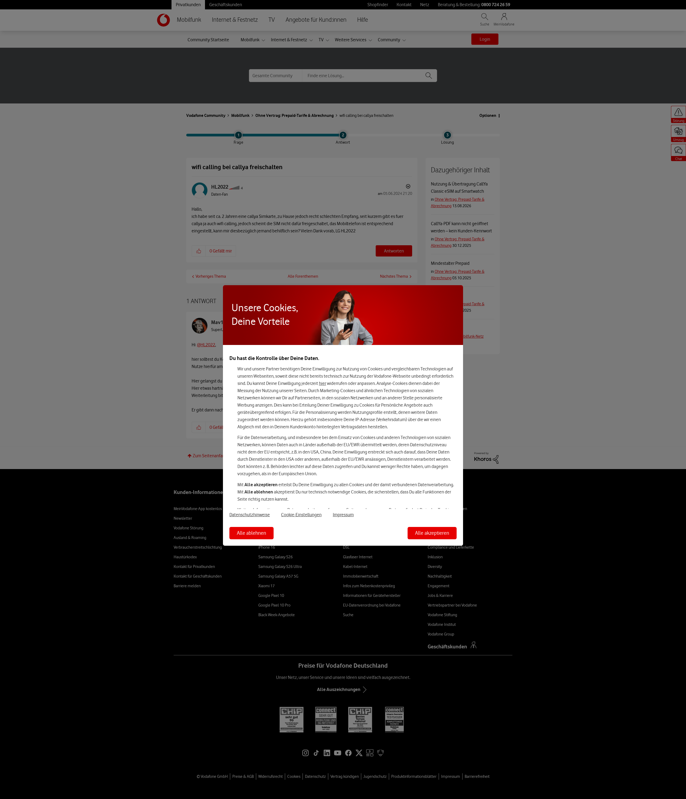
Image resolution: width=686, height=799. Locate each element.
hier (322, 383)
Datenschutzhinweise (249, 514)
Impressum (343, 514)
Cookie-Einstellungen (301, 514)
